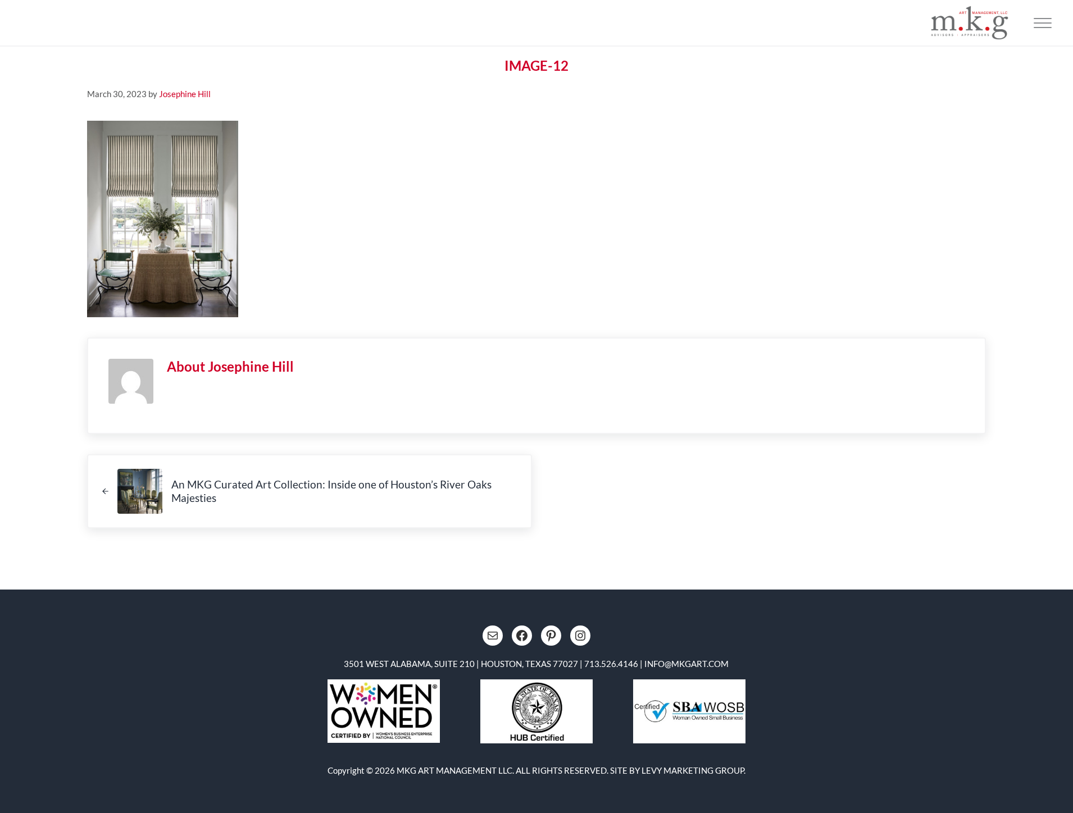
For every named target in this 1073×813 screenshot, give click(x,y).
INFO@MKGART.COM (686, 664)
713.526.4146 (611, 664)
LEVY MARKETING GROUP (693, 770)
